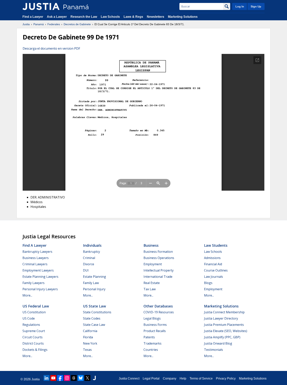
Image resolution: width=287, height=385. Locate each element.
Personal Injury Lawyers (40, 289)
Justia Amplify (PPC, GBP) (222, 337)
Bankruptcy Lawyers (37, 251)
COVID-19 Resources (159, 312)
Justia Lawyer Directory (221, 318)
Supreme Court (33, 331)
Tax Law (150, 289)
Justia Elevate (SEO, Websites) (225, 331)
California (90, 331)
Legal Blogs (152, 318)
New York (90, 343)
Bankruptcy (91, 251)
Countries (151, 349)
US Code (28, 318)
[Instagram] (67, 378)
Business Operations (159, 258)
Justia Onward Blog (218, 343)
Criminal (89, 258)
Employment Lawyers (38, 270)
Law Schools (110, 16)
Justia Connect (129, 378)
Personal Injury (94, 289)
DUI (86, 270)
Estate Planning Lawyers (40, 276)
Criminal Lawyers (34, 264)
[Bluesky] (81, 378)
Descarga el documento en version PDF (51, 48)
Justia (26, 24)
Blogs (208, 283)
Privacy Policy (226, 378)
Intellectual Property (159, 270)
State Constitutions (97, 312)
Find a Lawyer (32, 16)
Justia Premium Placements (224, 324)
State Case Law (94, 324)
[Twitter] (87, 378)
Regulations (31, 324)
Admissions (212, 258)
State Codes (91, 318)
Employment (153, 264)
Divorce (88, 264)
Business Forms (155, 324)
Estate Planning (94, 276)
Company (169, 378)
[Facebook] (60, 378)
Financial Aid (213, 264)
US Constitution (34, 312)
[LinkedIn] (46, 378)
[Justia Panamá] (41, 6)
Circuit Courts (32, 337)
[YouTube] (53, 378)
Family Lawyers (33, 283)
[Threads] (74, 378)
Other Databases (158, 306)
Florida (88, 337)
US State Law (94, 306)
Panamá (38, 24)
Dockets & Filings (34, 349)
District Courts (33, 343)
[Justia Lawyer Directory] (94, 378)
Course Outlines (216, 270)
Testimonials (213, 349)
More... (27, 295)
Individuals (92, 245)
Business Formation (158, 251)
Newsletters (155, 16)
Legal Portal (151, 378)
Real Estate (152, 283)
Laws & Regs (133, 16)
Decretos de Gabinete (77, 24)
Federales (53, 24)
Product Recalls (155, 331)
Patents (149, 337)
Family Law (91, 283)
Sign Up (256, 6)
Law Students (215, 245)
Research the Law (83, 16)
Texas (87, 349)
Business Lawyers (35, 258)
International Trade (158, 276)
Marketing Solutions (183, 16)
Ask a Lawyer (57, 16)
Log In (239, 6)
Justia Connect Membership (224, 312)
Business (151, 245)
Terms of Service (201, 378)
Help (183, 378)
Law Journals (213, 276)
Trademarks (152, 343)
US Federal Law (35, 306)
